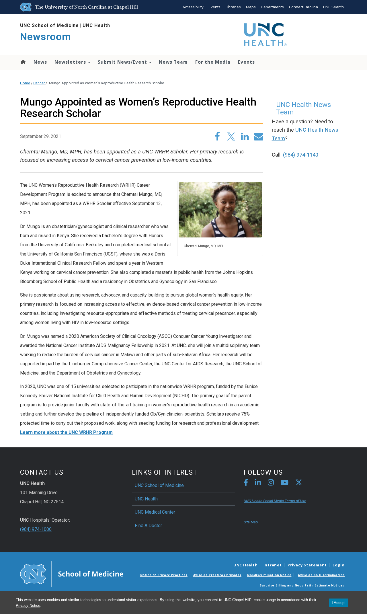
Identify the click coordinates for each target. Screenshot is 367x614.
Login (339, 565)
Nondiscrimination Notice (269, 575)
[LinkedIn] (258, 483)
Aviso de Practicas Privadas (217, 575)
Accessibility (193, 6)
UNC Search (333, 6)
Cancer (39, 83)
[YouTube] (284, 483)
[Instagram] (271, 483)
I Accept (338, 603)
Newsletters (70, 62)
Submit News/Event (123, 62)
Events (214, 6)
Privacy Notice (28, 605)
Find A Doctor (148, 525)
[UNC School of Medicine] (71, 573)
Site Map (251, 522)
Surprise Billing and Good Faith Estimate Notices (302, 585)
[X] (298, 483)
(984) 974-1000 (36, 529)
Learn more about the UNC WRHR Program (66, 432)
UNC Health (96, 25)
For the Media (213, 62)
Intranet (272, 565)
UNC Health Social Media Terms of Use (275, 501)
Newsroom (45, 37)
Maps (251, 6)
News (40, 62)
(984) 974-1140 (300, 155)
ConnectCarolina (303, 6)
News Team (173, 62)
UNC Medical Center (155, 512)
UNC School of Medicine (49, 25)
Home (23, 62)
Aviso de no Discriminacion (321, 575)
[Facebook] (246, 483)
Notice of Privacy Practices (164, 575)
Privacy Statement (307, 565)
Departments (272, 6)
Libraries (233, 6)
